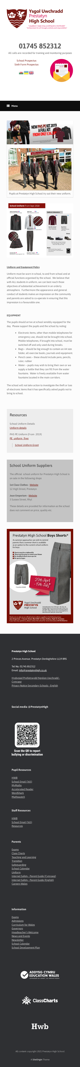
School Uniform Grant (27, 445)
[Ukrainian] (26, 72)
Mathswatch (18, 796)
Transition (17, 860)
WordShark (18, 793)
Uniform (16, 872)
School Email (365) (22, 781)
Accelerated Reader (22, 789)
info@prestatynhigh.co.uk (33, 670)
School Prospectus (26, 60)
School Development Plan (26, 947)
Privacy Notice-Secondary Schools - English (35, 685)
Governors (17, 928)
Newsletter (18, 940)
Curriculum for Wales (23, 924)
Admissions (17, 920)
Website (34, 484)
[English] (31, 72)
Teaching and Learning (24, 857)
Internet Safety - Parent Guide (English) (33, 880)
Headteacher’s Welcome (25, 932)
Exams (15, 849)
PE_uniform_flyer (19, 438)
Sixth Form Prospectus (26, 64)
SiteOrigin (37, 1059)
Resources (17, 826)
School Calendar (21, 868)
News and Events (21, 936)
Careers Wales (19, 883)
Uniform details (18, 427)
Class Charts (18, 853)
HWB (14, 777)
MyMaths (17, 785)
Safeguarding (19, 864)
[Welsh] (21, 72)
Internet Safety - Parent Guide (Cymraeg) (34, 876)
